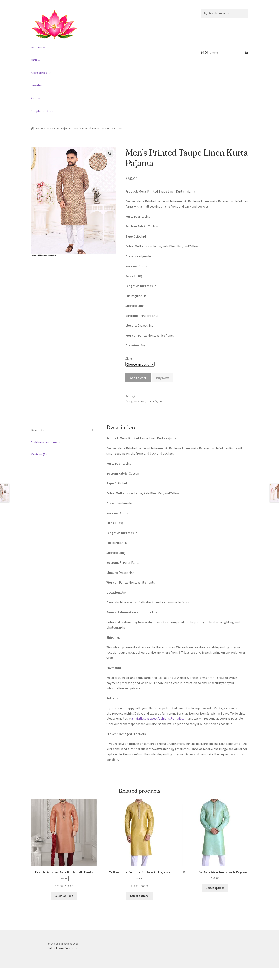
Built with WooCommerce (63, 948)
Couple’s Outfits (42, 111)
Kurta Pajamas (62, 128)
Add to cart (138, 378)
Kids (34, 98)
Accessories (39, 73)
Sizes (129, 358)
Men (34, 60)
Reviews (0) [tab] (39, 454)
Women (36, 47)
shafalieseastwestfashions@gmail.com (159, 718)
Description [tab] (39, 430)
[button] (109, 153)
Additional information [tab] (47, 442)
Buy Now (162, 378)
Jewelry (36, 85)
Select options (64, 896)
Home (39, 128)
